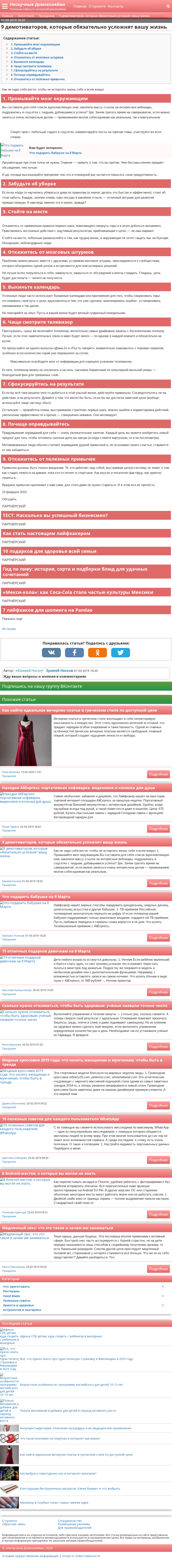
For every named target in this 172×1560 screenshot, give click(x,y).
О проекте (97, 6)
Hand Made (11, 1296)
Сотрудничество (70, 1521)
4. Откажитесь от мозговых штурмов (37, 57)
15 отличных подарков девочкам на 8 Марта (46, 951)
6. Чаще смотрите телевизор (31, 66)
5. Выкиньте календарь (27, 62)
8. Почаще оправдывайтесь (30, 75)
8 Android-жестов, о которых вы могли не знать (49, 1173)
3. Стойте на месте (24, 53)
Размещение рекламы (74, 1524)
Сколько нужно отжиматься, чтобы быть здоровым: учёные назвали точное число (84, 1005)
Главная (80, 6)
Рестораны (11, 1291)
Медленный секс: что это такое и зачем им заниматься (57, 1227)
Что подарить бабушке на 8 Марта (55, 153)
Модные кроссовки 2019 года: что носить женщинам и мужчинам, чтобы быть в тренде (82, 1062)
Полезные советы (16, 1301)
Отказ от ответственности (81, 1556)
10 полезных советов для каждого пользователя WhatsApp (60, 1118)
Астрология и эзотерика (22, 1310)
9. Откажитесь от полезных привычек (38, 79)
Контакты (116, 6)
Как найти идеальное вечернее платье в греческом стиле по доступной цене (79, 710)
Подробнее (158, 774)
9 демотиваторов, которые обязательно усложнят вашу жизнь (64, 842)
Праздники (9, 776)
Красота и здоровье (18, 1305)
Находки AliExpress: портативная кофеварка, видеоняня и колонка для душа (78, 787)
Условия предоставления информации (30, 1556)
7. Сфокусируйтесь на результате (34, 70)
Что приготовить (16, 1287)
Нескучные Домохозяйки (37, 4)
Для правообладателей (74, 1527)
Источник (9, 629)
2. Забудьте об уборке (26, 48)
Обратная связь (13, 1524)
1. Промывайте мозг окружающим (35, 44)
